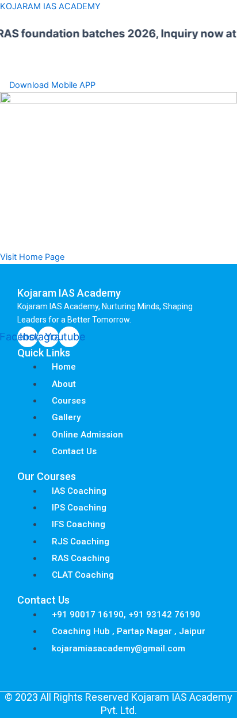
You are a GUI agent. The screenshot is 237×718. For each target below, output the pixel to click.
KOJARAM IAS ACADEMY (50, 6)
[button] (118, 68)
